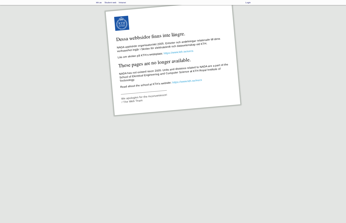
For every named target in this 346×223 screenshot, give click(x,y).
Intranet (122, 2)
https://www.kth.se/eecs (178, 52)
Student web (110, 2)
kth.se (99, 2)
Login (248, 2)
